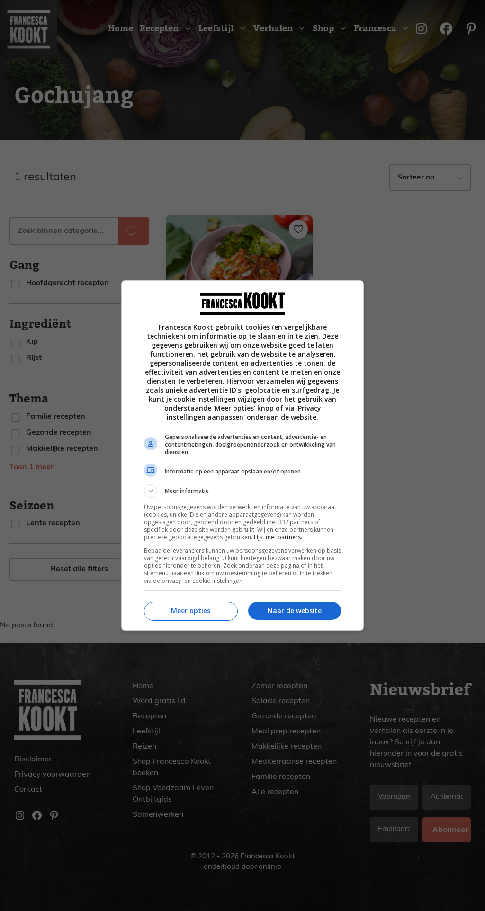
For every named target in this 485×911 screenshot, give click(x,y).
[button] (242, 491)
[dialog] (242, 455)
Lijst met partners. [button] (278, 537)
